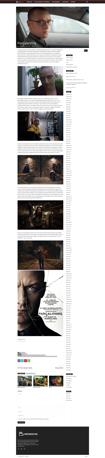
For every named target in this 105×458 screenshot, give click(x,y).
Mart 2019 (68, 284)
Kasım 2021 (68, 216)
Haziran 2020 (68, 252)
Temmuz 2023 (69, 173)
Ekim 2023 (68, 166)
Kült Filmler (68, 382)
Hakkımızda (65, 1)
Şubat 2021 (68, 235)
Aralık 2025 (68, 111)
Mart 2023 (68, 181)
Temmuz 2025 (69, 121)
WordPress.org (69, 400)
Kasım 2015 (68, 369)
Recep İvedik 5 (59, 368)
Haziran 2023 (68, 175)
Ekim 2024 (68, 141)
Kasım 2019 (68, 267)
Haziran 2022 (68, 201)
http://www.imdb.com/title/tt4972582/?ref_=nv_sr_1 (27, 356)
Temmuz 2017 (69, 327)
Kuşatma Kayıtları (69, 64)
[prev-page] (61, 373)
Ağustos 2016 (69, 350)
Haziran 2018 (68, 303)
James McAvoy (40, 356)
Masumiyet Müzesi (69, 73)
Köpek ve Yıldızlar (21, 387)
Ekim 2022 (68, 192)
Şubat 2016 (68, 363)
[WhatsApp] (28, 360)
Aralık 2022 (68, 188)
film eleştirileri (42, 355)
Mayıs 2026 (68, 100)
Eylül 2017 (68, 322)
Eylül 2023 (68, 169)
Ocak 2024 (68, 160)
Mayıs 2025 (68, 126)
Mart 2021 (68, 233)
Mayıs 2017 (68, 331)
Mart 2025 (68, 130)
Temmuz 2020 (69, 250)
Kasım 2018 (68, 292)
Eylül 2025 (68, 117)
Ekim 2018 (68, 295)
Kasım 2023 (68, 164)
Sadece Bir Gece (36, 387)
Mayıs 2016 (68, 357)
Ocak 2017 (68, 340)
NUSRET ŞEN (22, 46)
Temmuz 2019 (69, 275)
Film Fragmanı (56, 1)
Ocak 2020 (68, 263)
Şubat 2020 (68, 260)
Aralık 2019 (68, 265)
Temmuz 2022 (69, 198)
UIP (55, 356)
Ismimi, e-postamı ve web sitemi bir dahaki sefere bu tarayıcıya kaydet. (34, 419)
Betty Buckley (35, 355)
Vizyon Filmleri (69, 387)
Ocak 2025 (68, 134)
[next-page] (62, 373)
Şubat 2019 (68, 286)
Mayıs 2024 (68, 151)
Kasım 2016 (68, 344)
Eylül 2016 (68, 348)
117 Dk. (24, 355)
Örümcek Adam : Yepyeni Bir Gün (72, 79)
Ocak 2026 (68, 109)
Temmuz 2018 (69, 301)
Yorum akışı (68, 398)
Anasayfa (29, 1)
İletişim (73, 1)
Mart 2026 (68, 104)
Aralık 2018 (68, 290)
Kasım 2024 (68, 139)
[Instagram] (21, 449)
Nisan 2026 (68, 102)
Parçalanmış (22, 352)
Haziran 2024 (68, 149)
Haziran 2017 (68, 329)
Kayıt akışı (68, 396)
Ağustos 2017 (69, 325)
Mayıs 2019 (68, 280)
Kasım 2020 (68, 241)
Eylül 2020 (68, 245)
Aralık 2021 (68, 213)
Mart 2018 (68, 310)
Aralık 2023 (68, 162)
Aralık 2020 (68, 239)
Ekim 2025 (68, 115)
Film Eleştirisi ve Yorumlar (42, 1)
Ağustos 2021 (69, 222)
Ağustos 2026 (69, 94)
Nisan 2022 (68, 205)
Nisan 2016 (68, 359)
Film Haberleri (69, 380)
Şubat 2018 (68, 312)
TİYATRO (68, 385)
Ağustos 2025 (69, 119)
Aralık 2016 (68, 342)
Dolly (50, 387)
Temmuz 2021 (69, 224)
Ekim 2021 (68, 218)
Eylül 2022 (68, 194)
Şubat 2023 (68, 183)
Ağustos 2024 (69, 145)
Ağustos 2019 (69, 273)
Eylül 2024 (68, 143)
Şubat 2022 (68, 209)
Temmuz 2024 (69, 147)
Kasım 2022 (68, 190)
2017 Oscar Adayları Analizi (25, 368)
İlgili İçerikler (21, 373)
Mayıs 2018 (68, 305)
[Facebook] (19, 360)
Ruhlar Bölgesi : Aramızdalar (71, 67)
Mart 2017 (68, 335)
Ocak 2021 (68, 237)
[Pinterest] (25, 360)
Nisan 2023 (68, 179)
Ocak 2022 (68, 211)
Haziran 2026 (68, 98)
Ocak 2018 (68, 314)
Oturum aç (68, 393)
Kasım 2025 (68, 113)
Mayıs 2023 (68, 177)
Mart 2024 (68, 156)
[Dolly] (56, 381)
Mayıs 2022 (68, 203)
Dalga (67, 76)
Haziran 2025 (68, 124)
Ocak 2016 (68, 365)
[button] (86, 1)
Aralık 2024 (68, 136)
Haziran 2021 (68, 226)
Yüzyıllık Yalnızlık (69, 82)
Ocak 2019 (68, 288)
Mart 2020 (68, 258)
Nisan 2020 (68, 256)
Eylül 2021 (68, 220)
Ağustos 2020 (69, 248)
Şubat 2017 (68, 337)
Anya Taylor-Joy (29, 355)
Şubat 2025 (68, 132)
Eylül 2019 (68, 271)
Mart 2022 (68, 207)
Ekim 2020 (68, 243)
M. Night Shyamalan (47, 356)
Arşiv (67, 87)
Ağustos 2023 (69, 171)
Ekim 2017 (68, 320)
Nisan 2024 (68, 154)
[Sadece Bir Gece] (40, 381)
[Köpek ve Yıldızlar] (25, 381)
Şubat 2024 (68, 158)
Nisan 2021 (68, 230)
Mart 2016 (68, 361)
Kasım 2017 (68, 318)
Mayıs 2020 (68, 254)
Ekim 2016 (68, 346)
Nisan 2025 (68, 128)
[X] (22, 360)
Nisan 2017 (68, 333)
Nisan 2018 (68, 307)
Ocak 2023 (68, 186)
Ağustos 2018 (69, 299)
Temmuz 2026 (69, 96)
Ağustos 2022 (69, 196)
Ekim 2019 (68, 269)
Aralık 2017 (68, 316)
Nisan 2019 (68, 282)
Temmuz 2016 (69, 352)
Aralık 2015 (68, 367)
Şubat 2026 (68, 107)
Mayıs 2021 (68, 228)
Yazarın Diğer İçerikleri (30, 373)
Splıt (53, 356)
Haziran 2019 (68, 278)
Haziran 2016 (68, 354)
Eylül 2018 (68, 297)
